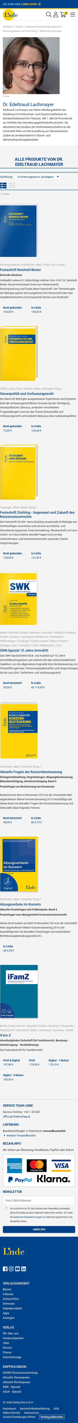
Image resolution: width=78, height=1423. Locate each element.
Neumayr (53, 1025)
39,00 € (12, 685)
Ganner (20, 1025)
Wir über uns (11, 1333)
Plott (16, 507)
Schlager (5, 645)
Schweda (58, 1030)
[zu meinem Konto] (55, 15)
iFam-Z (5, 1035)
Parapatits (67, 1025)
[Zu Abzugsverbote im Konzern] (19, 863)
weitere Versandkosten (21, 1135)
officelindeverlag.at (16, 1116)
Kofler (3, 388)
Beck (34, 1030)
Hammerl (34, 632)
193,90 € (13, 1077)
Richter (63, 641)
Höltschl (59, 632)
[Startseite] (10, 14)
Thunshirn (24, 645)
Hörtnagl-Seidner (10, 264)
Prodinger (23, 641)
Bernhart (14, 632)
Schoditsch (22, 1030)
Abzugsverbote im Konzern (20, 904)
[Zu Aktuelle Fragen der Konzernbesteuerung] (19, 729)
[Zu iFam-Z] (19, 991)
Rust (19, 388)
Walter (24, 507)
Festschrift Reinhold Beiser (20, 270)
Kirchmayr (6, 766)
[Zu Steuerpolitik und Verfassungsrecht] (19, 353)
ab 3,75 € (36, 820)
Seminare (9, 1303)
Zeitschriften (11, 1299)
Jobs (6, 1343)
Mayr (39, 264)
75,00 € (12, 428)
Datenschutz (31, 1412)
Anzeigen (8, 1318)
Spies (37, 388)
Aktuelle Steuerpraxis (16, 1377)
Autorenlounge (12, 1357)
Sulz (14, 645)
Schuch (28, 388)
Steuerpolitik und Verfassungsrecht (27, 394)
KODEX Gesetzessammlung (20, 1372)
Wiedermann (47, 645)
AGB (56, 1408)
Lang (12, 388)
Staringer (47, 388)
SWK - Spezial (11, 1387)
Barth (3, 1025)
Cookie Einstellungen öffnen (19, 1416)
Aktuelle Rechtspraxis (16, 1382)
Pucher (35, 641)
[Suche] (48, 15)
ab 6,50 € (8, 948)
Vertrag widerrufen (52, 1416)
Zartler (69, 1030)
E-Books (8, 1294)
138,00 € (12, 555)
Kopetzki (32, 1025)
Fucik (11, 1025)
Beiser (3, 632)
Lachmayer (27, 636)
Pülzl (47, 264)
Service (7, 1347)
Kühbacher (28, 264)
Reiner (44, 641)
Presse (7, 1352)
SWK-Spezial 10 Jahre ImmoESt (24, 650)
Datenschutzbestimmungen (28, 1217)
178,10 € (59, 1062)
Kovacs (14, 636)
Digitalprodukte (12, 1308)
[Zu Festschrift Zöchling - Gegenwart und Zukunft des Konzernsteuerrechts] (19, 471)
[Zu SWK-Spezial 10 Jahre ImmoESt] (19, 598)
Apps (6, 1313)
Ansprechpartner (13, 1338)
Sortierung (6, 176)
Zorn (54, 264)
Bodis (24, 632)
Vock (35, 645)
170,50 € (34, 1062)
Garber (43, 1025)
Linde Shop (29, 4)
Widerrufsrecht (11, 1412)
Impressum (9, 1408)
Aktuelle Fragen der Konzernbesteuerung (31, 772)
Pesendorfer (7, 1030)
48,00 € (12, 820)
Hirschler (47, 632)
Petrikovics (41, 636)
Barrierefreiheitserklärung (35, 1408)
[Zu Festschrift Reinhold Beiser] (19, 230)
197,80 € (11, 1062)
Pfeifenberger (8, 641)
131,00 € (36, 555)
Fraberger (6, 507)
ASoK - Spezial (12, 1391)
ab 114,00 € (38, 685)
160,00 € (12, 309)
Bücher (7, 1289)
